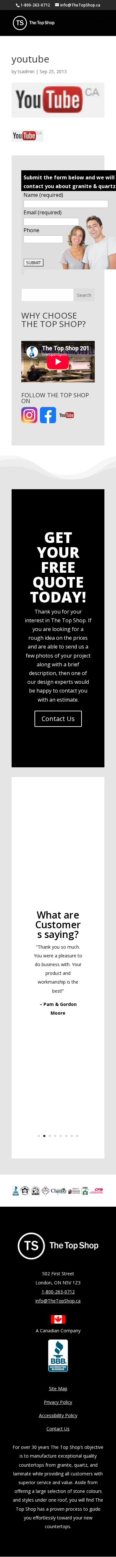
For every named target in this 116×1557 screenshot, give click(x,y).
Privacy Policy (58, 1402)
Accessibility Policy (58, 1415)
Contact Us (58, 718)
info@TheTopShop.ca (58, 1301)
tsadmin (26, 71)
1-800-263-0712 (35, 5)
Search (84, 295)
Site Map (58, 1388)
